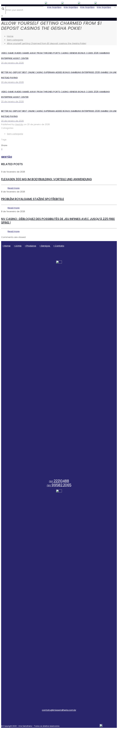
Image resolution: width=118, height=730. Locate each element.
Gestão (19, 124)
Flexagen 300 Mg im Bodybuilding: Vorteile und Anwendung (46, 179)
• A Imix (17, 245)
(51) (59, 481)
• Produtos (30, 245)
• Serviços (45, 245)
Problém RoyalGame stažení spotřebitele (32, 199)
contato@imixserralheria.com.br (59, 710)
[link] (2, 15)
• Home (7, 245)
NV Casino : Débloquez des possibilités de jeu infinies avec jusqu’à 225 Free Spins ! (58, 220)
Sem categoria (15, 39)
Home (10, 36)
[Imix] (78, 7)
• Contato (58, 245)
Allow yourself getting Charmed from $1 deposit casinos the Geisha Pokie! (46, 43)
